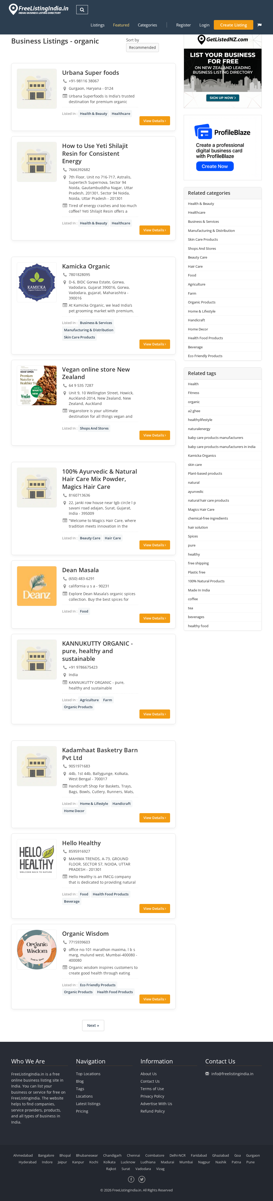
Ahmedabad (23, 1155)
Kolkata (109, 1162)
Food (84, 611)
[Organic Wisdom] (37, 949)
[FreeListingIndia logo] (39, 9)
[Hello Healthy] (37, 859)
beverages (196, 616)
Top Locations (88, 1073)
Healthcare (121, 113)
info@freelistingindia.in (232, 1073)
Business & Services (96, 322)
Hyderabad (28, 1162)
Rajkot (111, 1168)
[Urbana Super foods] (37, 88)
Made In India (199, 590)
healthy (194, 554)
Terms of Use (152, 1088)
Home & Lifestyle (94, 803)
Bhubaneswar (87, 1155)
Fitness (193, 392)
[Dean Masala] (37, 586)
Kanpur (78, 1162)
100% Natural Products (206, 581)
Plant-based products (205, 473)
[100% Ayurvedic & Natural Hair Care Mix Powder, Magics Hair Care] (37, 487)
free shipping (198, 563)
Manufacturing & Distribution (88, 329)
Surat (126, 1168)
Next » (93, 1025)
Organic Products (78, 706)
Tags (80, 1088)
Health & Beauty (93, 113)
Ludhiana (147, 1162)
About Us (148, 1073)
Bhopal (65, 1155)
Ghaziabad (220, 1155)
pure (191, 545)
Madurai (167, 1162)
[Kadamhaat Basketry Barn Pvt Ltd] (37, 766)
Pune (250, 1162)
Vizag (160, 1168)
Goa (237, 1155)
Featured (121, 25)
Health (193, 383)
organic (194, 401)
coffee (193, 598)
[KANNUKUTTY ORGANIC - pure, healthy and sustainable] (37, 659)
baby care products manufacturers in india (221, 446)
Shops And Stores (94, 428)
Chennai (133, 1155)
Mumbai (186, 1162)
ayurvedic (195, 491)
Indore (47, 1162)
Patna (236, 1162)
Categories (147, 25)
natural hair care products (208, 500)
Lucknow (128, 1162)
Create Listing (233, 25)
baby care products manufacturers (215, 437)
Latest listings (88, 1103)
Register (183, 25)
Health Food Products (111, 894)
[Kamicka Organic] (37, 282)
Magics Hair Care (201, 509)
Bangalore (46, 1155)
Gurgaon (253, 1155)
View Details (154, 120)
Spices (193, 536)
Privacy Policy (152, 1096)
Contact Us (150, 1081)
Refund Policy (152, 1111)
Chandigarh (112, 1155)
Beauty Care (90, 538)
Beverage (71, 901)
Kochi (93, 1162)
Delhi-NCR (178, 1155)
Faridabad (199, 1155)
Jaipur (62, 1162)
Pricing (82, 1111)
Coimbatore (154, 1155)
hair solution (198, 527)
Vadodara (143, 1168)
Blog (80, 1081)
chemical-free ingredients (208, 518)
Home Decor (74, 810)
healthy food (198, 625)
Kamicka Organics (202, 455)
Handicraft (122, 803)
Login (204, 25)
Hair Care (113, 538)
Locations (84, 1096)
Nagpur (204, 1162)
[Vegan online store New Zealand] (37, 385)
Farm (107, 699)
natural (193, 482)
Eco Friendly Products (97, 984)
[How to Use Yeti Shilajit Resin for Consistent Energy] (37, 162)
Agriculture (89, 699)
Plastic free (196, 572)
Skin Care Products (79, 337)
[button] (259, 25)
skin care (195, 464)
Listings (98, 25)
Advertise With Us (156, 1103)
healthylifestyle (200, 419)
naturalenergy (199, 428)
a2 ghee (194, 410)
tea (190, 608)
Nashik (220, 1162)
